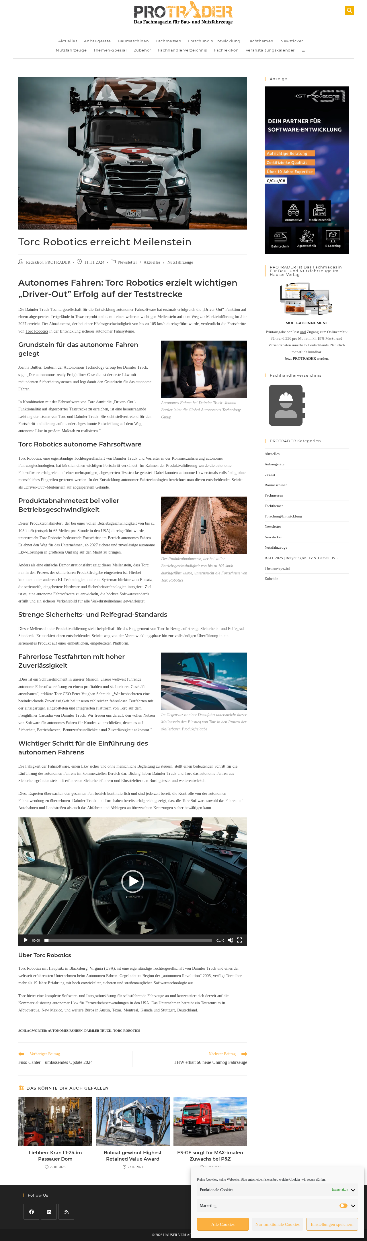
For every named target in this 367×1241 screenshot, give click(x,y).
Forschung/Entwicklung (283, 516)
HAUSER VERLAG (177, 1235)
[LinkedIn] (49, 1212)
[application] (132, 881)
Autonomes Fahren (65, 1030)
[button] (132, 881)
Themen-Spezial (110, 50)
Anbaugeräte (97, 41)
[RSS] (66, 1212)
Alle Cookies (223, 1224)
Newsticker (291, 41)
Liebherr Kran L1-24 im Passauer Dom (55, 1156)
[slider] (128, 940)
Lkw (199, 473)
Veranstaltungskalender (270, 50)
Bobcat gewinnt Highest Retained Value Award (133, 1156)
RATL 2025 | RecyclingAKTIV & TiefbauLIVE (301, 558)
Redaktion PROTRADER (48, 262)
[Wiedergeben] (26, 940)
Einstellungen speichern (332, 1224)
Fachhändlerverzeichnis (182, 50)
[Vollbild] (240, 940)
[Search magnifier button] (349, 10)
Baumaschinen (133, 41)
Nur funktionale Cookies (277, 1224)
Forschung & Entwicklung (214, 41)
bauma (270, 474)
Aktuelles (67, 41)
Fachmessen (168, 41)
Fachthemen (260, 41)
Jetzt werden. (307, 358)
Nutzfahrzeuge (71, 50)
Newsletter (127, 262)
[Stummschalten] (230, 940)
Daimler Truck (37, 309)
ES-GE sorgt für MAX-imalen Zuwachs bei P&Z (210, 1156)
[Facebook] (31, 1212)
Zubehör (142, 50)
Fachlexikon (226, 50)
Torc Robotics (37, 331)
